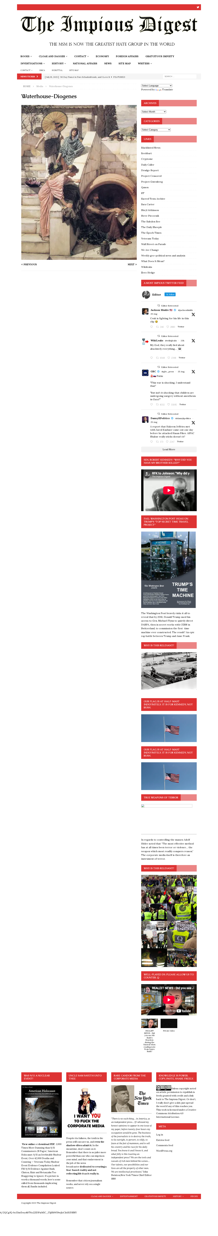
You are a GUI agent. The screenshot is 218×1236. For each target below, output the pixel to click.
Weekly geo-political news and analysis (163, 255)
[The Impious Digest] (109, 50)
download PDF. (46, 1144)
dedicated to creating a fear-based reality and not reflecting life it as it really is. (86, 1170)
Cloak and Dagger (52, 56)
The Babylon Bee (150, 221)
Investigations (31, 63)
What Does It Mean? (153, 261)
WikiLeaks (157, 340)
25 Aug (181, 371)
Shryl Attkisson (150, 210)
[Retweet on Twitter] (159, 305)
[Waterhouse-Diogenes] (79, 257)
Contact (80, 56)
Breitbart (146, 153)
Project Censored (151, 175)
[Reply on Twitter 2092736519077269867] (152, 358)
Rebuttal (57, 70)
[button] (149, 1037)
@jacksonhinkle (185, 310)
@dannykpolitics (183, 418)
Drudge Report (150, 170)
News (108, 63)
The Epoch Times (151, 232)
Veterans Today (150, 238)
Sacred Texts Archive (153, 198)
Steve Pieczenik (150, 215)
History (58, 63)
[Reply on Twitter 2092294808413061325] (152, 404)
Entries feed (162, 1140)
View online (28, 1144)
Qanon (145, 187)
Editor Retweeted (169, 305)
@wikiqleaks (171, 340)
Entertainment (129, 1196)
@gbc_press (168, 371)
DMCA (42, 70)
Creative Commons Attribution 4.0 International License (176, 1113)
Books (24, 56)
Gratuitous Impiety (159, 56)
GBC (153, 371)
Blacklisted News (150, 147)
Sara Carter (147, 204)
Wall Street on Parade (153, 244)
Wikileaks (146, 267)
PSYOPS (194, 1196)
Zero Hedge (148, 272)
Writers (144, 63)
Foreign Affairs (127, 56)
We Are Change (150, 249)
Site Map (125, 63)
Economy (102, 56)
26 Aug (154, 314)
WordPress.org (164, 1150)
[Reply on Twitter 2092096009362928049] (152, 442)
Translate (167, 89)
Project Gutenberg (152, 181)
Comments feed (164, 1145)
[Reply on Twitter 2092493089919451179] (152, 327)
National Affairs (85, 63)
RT (142, 193)
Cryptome (147, 158)
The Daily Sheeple (151, 227)
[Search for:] (180, 76)
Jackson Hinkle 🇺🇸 (161, 310)
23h (182, 340)
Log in (159, 1134)
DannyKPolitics (160, 418)
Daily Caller (147, 164)
